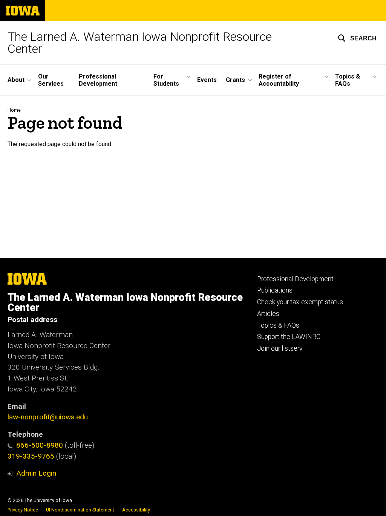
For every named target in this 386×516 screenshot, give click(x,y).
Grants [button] (235, 79)
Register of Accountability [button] (279, 80)
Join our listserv (279, 348)
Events (207, 79)
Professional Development (98, 80)
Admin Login (36, 473)
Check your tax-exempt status (300, 302)
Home (14, 110)
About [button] (16, 79)
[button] (357, 38)
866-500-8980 (39, 445)
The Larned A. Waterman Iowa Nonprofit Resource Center (140, 43)
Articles (268, 313)
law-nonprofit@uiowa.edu (48, 417)
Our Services (51, 80)
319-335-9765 (31, 456)
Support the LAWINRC (288, 336)
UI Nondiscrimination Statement (80, 510)
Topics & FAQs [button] (347, 80)
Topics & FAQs (278, 325)
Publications (275, 290)
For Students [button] (166, 80)
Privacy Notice (23, 510)
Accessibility (136, 510)
